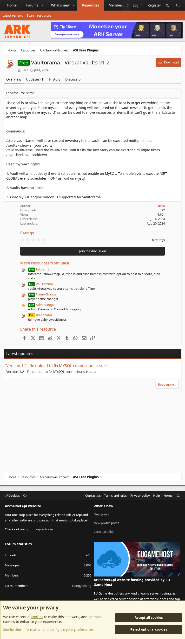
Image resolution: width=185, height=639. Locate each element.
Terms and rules (115, 495)
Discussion (74, 79)
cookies (37, 616)
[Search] (178, 5)
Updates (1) (35, 79)
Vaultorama (41, 284)
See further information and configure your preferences (48, 629)
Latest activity (104, 531)
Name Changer (43, 294)
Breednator (40, 315)
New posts (101, 514)
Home (12, 5)
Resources (90, 5)
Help (156, 495)
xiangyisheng (81, 585)
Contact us (93, 495)
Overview (13, 79)
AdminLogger (42, 304)
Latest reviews (12, 15)
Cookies (14, 495)
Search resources (39, 15)
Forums (32, 5)
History (54, 79)
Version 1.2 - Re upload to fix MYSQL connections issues (57, 365)
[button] (42, 5)
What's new (60, 5)
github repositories (39, 529)
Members (116, 5)
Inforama (39, 269)
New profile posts (106, 523)
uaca (24, 70)
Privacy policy (140, 495)
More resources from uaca (44, 263)
